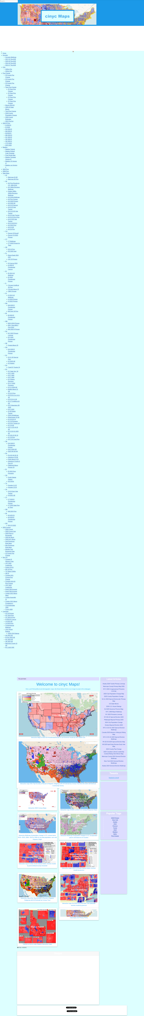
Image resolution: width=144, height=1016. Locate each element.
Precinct (115, 826)
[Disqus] (58, 980)
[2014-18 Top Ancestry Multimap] (58, 762)
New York (115, 820)
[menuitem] (4, 53)
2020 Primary (115, 818)
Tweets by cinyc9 (114, 777)
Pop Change (115, 836)
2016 (115, 824)
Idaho (115, 834)
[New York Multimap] (78, 888)
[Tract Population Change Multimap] (37, 823)
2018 (115, 830)
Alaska (115, 822)
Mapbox (115, 832)
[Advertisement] (72, 38)
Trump (115, 828)
